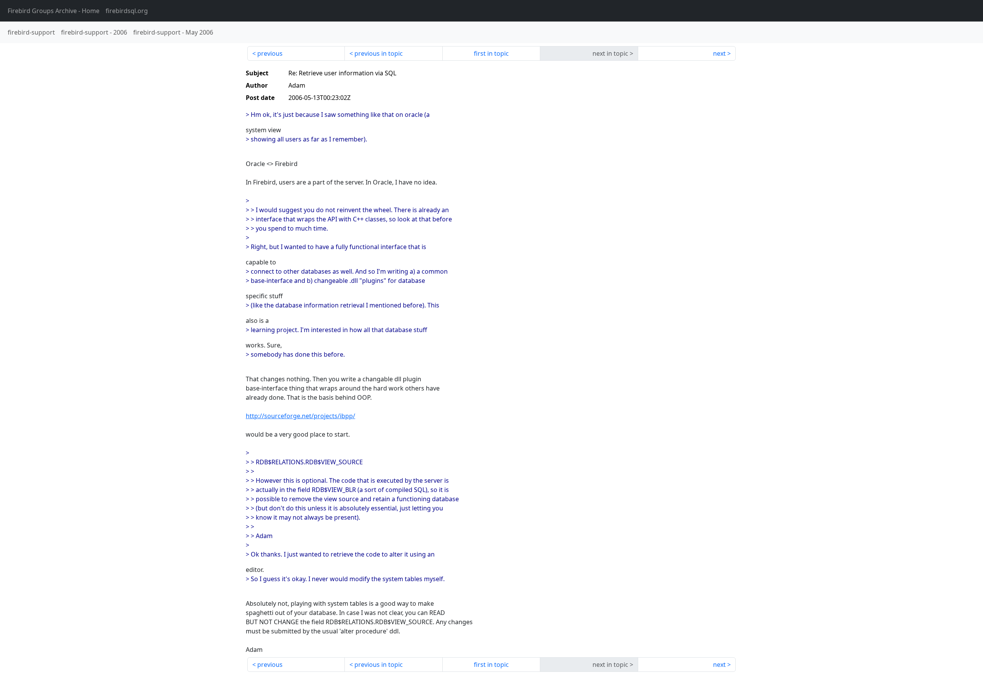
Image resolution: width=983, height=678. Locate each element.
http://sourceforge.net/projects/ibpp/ (300, 416)
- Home (53, 11)
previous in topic (378, 53)
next (719, 53)
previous (270, 53)
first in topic (491, 53)
